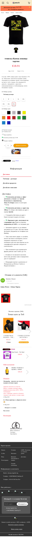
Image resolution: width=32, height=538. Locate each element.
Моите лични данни (16, 529)
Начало (2, 12)
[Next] (29, 331)
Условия (13, 450)
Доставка (6, 174)
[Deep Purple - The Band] (7, 355)
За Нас (3, 453)
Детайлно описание (10, 187)
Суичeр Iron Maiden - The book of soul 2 (8, 336)
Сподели (7, 160)
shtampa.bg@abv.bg (13, 473)
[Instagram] (6, 483)
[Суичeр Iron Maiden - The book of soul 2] (8, 325)
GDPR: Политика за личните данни (25, 451)
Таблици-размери (8, 94)
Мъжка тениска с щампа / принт (18, 368)
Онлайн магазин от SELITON (16, 534)
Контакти (13, 453)
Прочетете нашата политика (16, 524)
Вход (2, 456)
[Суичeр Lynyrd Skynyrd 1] (24, 325)
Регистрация (4, 460)
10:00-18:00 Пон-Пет (14, 479)
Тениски (12, 12)
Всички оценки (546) (16, 311)
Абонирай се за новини (10, 407)
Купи (9, 342)
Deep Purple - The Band (18, 352)
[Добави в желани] (28, 129)
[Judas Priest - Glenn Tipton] (6, 299)
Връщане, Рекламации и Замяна (15, 458)
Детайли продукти (9, 183)
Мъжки (7, 12)
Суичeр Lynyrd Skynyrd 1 (24, 336)
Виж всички (6, 410)
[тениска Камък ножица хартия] (16, 44)
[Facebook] (3, 483)
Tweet (17, 160)
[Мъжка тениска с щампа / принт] (7, 371)
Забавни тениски (19, 12)
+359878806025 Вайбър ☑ (16, 476)
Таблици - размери (10, 179)
